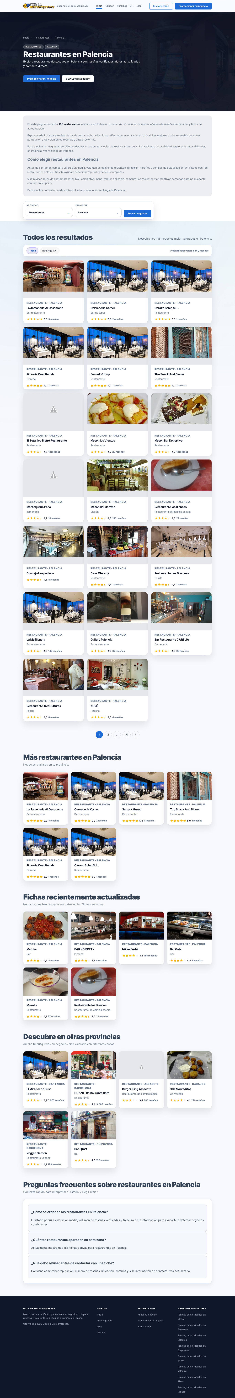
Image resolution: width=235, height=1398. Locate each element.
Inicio (99, 5)
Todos (32, 250)
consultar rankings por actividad (152, 146)
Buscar (110, 5)
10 (126, 734)
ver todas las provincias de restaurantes (105, 146)
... (117, 734)
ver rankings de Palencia (58, 150)
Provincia (81, 205)
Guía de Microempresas (55, 1323)
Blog (139, 5)
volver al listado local (78, 190)
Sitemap (101, 1332)
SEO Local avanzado (78, 78)
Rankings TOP (125, 5)
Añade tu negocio (147, 1314)
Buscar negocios (137, 213)
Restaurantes (42, 37)
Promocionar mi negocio (193, 5)
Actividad (32, 205)
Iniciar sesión (161, 5)
